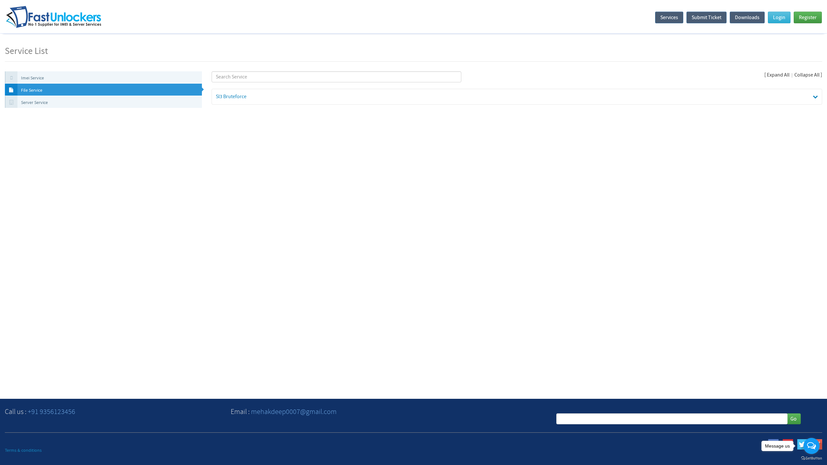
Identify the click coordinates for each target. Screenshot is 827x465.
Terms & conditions (23, 450)
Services (669, 17)
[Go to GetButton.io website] (811, 458)
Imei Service (32, 78)
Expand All (778, 75)
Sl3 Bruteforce (231, 96)
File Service (31, 90)
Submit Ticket (706, 17)
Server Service (34, 103)
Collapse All (807, 75)
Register (808, 17)
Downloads (747, 17)
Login (779, 17)
